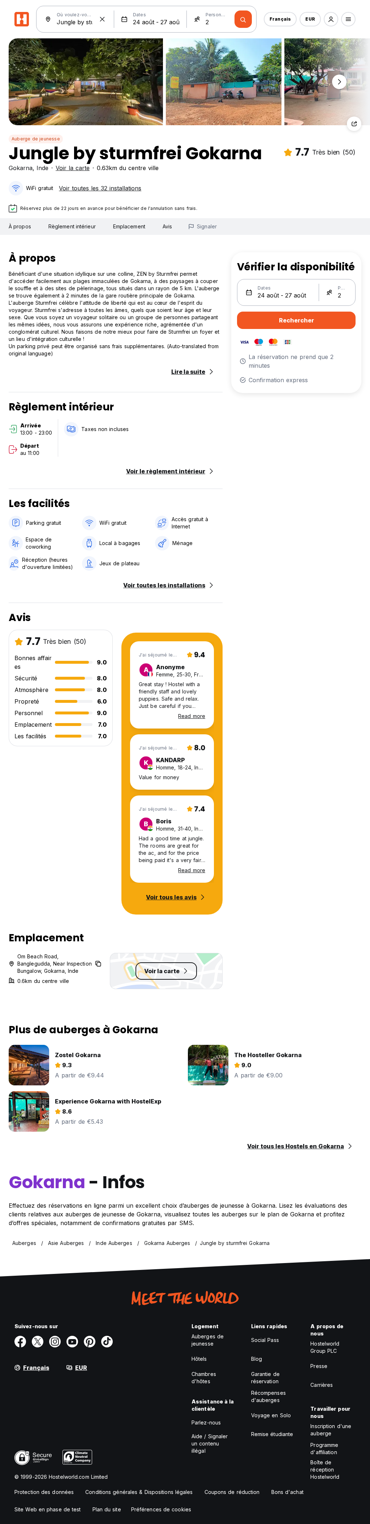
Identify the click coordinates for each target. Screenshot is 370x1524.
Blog (256, 1359)
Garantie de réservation (265, 1377)
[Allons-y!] (243, 19)
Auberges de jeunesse (208, 1340)
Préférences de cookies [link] (161, 1509)
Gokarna (21, 168)
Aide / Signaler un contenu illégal (210, 1443)
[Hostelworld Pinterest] (89, 1341)
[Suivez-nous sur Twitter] (37, 1341)
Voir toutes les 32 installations (100, 188)
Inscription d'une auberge (330, 1429)
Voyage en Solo (271, 1415)
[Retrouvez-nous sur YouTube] (72, 1341)
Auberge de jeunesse (36, 139)
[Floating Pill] (339, 82)
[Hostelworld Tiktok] (107, 1341)
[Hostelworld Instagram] (55, 1341)
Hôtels (199, 1359)
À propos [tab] (20, 226)
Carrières (321, 1385)
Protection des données (44, 1492)
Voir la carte (73, 168)
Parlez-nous (206, 1422)
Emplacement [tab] (129, 226)
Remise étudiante (272, 1434)
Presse (318, 1366)
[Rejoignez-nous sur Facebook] (20, 1341)
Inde (42, 168)
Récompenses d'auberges (268, 1396)
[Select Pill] (331, 19)
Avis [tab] (167, 226)
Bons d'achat (287, 1492)
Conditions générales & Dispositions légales (139, 1492)
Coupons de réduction (232, 1492)
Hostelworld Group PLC (324, 1347)
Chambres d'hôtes (204, 1377)
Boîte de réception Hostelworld (324, 1469)
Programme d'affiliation (324, 1448)
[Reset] (102, 19)
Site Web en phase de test (47, 1509)
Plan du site (106, 1509)
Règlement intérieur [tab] (72, 226)
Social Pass (265, 1340)
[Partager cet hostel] (354, 124)
